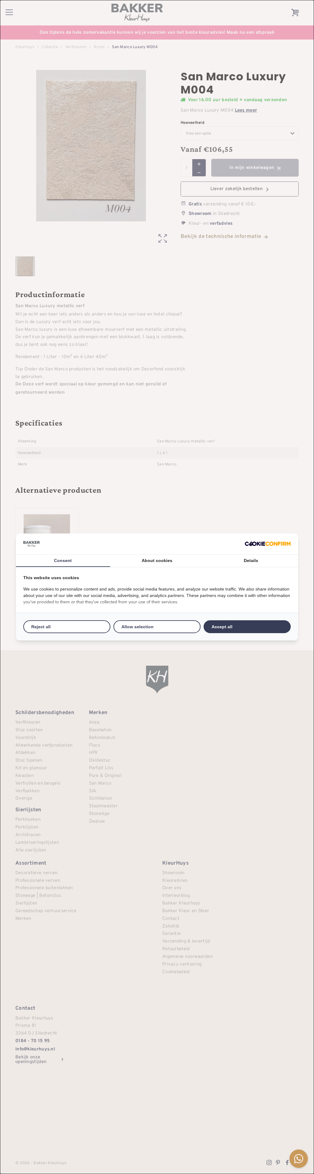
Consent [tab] (63, 560)
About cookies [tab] (157, 560)
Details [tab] (251, 560)
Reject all (41, 626)
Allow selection (137, 626)
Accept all (222, 626)
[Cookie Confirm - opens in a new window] (268, 543)
